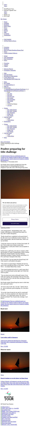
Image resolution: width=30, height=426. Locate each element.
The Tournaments (8, 57)
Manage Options (15, 219)
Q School (6, 33)
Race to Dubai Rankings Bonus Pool (13, 50)
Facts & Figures (8, 74)
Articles (6, 64)
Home (5, 22)
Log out (9, 105)
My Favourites (11, 99)
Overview (6, 47)
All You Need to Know (10, 41)
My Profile (10, 101)
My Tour (9, 93)
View (5, 4)
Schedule (6, 23)
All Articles (7, 142)
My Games (10, 98)
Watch (5, 29)
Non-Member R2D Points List (12, 79)
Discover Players (8, 69)
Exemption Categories (10, 70)
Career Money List (9, 77)
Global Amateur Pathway (10, 53)
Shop (8, 102)
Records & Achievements (10, 76)
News (5, 27)
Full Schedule (7, 39)
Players (6, 30)
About (5, 56)
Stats (5, 32)
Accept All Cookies (15, 223)
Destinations (7, 35)
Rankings (6, 24)
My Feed (9, 95)
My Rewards (10, 96)
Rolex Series (7, 26)
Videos (6, 66)
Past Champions (8, 59)
